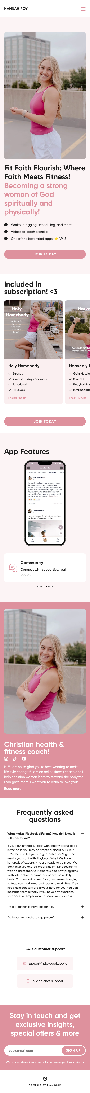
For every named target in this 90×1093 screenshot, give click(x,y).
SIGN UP (73, 1050)
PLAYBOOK (54, 1085)
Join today (45, 254)
